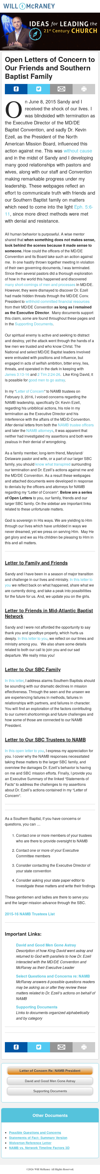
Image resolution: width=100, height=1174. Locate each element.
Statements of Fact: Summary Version (38, 1137)
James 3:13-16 (17, 374)
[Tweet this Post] (38, 89)
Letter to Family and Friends (36, 562)
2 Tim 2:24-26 (48, 374)
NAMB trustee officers (76, 425)
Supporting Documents (34, 323)
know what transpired (52, 464)
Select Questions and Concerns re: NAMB (53, 976)
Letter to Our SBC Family (33, 669)
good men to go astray (47, 380)
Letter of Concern (30, 391)
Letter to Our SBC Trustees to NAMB (45, 739)
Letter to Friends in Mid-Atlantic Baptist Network (49, 613)
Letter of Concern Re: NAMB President (50, 1071)
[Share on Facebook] (16, 89)
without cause (78, 150)
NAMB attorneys (39, 430)
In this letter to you (32, 638)
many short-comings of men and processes (40, 284)
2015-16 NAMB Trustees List (30, 914)
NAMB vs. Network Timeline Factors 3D (39, 1147)
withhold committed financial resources (58, 301)
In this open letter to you (24, 750)
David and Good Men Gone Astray (46, 945)
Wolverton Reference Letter (30, 1143)
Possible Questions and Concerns (35, 1132)
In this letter (14, 680)
